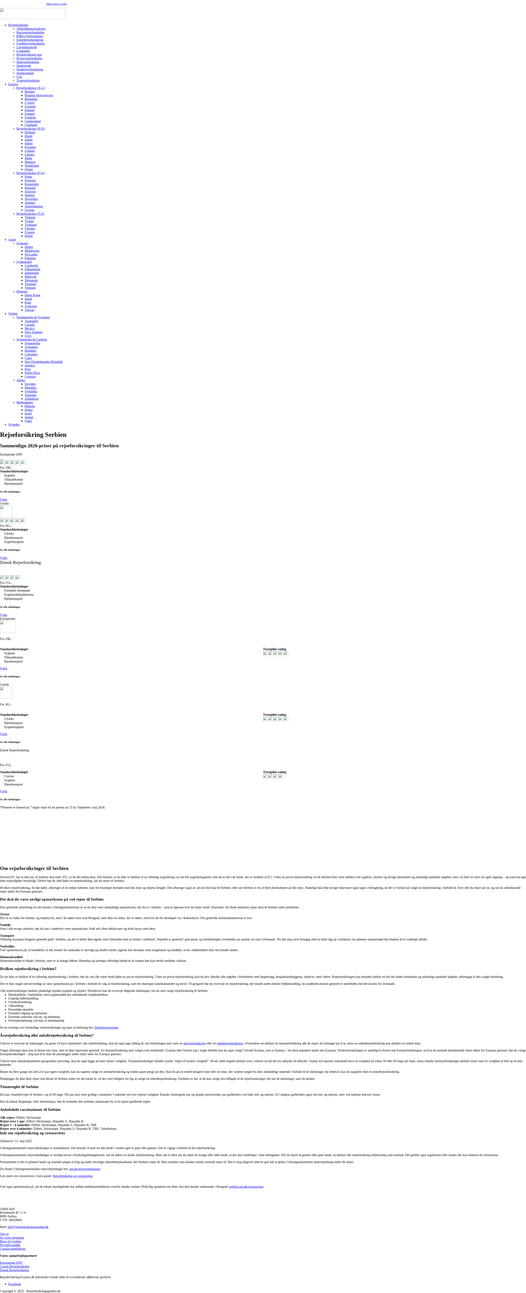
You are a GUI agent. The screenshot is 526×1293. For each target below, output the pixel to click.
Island (28, 139)
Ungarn (30, 232)
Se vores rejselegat (12, 1237)
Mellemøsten (24, 402)
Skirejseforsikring (27, 62)
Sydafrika (31, 391)
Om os (4, 1234)
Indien (29, 247)
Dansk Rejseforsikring (14, 1270)
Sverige (30, 210)
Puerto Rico (32, 373)
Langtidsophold (26, 47)
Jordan (29, 417)
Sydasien (22, 243)
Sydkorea (31, 306)
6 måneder (23, 51)
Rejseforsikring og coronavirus (73, 1176)
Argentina (31, 347)
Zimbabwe (32, 398)
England (30, 106)
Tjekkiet (30, 217)
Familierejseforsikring (30, 43)
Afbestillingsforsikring (30, 28)
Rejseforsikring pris (29, 54)
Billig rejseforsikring (29, 36)
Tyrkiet (29, 221)
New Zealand (33, 332)
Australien (31, 321)
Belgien (30, 91)
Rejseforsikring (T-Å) (30, 213)
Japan (28, 299)
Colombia (31, 354)
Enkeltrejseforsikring (29, 40)
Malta (28, 158)
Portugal (30, 180)
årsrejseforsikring (194, 1043)
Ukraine (30, 228)
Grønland (31, 125)
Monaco (30, 162)
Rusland (30, 188)
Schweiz (30, 191)
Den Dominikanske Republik (44, 361)
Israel (28, 413)
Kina (28, 302)
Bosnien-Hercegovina (39, 95)
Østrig (29, 236)
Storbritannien (34, 206)
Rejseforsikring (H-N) (30, 128)
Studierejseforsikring (29, 69)
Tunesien (30, 395)
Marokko (31, 387)
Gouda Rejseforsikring (14, 1266)
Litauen (30, 154)
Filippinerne (32, 269)
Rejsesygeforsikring (29, 58)
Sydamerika (32, 343)
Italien (29, 143)
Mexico (30, 328)
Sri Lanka (31, 254)
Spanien (30, 202)
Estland (29, 110)
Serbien (30, 195)
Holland (30, 132)
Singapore (31, 280)
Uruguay (30, 376)
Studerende (23, 65)
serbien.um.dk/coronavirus (246, 1186)
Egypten (30, 384)
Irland (28, 136)
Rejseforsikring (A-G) (30, 88)
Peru (28, 369)
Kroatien (30, 147)
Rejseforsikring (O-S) (30, 173)
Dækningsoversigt (106, 1027)
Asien (12, 239)
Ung (19, 77)
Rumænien (32, 184)
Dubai (29, 410)
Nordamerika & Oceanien (33, 317)
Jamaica (30, 365)
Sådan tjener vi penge (56, 3)
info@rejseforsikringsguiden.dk (28, 1227)
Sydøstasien (24, 262)
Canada (30, 324)
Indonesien (32, 273)
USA (28, 336)
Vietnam (30, 287)
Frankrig (30, 117)
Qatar (28, 421)
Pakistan (30, 258)
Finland (30, 114)
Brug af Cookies (10, 1241)
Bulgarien (31, 99)
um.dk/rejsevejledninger (84, 1169)
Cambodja (31, 265)
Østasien (22, 291)
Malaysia (30, 276)
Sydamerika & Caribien (31, 339)
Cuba (28, 358)
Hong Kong (32, 295)
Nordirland (32, 165)
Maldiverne (32, 250)
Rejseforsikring (18, 25)
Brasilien (30, 350)
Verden (12, 313)
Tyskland (31, 225)
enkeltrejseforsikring (230, 1043)
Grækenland (33, 121)
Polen (28, 176)
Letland (30, 151)
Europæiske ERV (11, 1262)
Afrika (20, 380)
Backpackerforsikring (30, 32)
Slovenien (31, 199)
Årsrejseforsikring (28, 80)
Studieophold (25, 73)
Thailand (30, 284)
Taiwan (29, 310)
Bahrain (30, 406)
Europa (13, 84)
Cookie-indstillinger (13, 1248)
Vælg (3, 499)
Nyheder (14, 424)
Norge (29, 169)
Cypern (29, 102)
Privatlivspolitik (10, 1245)
